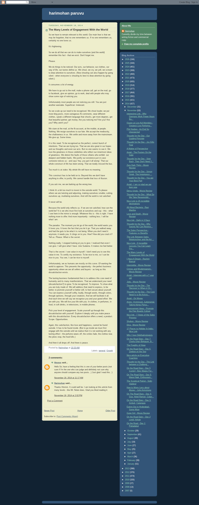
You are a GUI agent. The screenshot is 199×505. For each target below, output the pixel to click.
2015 (127, 100)
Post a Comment (54, 401)
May (129, 449)
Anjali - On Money (135, 298)
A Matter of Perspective (137, 149)
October (131, 431)
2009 (127, 483)
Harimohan (59, 383)
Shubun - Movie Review (137, 321)
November (132, 110)
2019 (127, 85)
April (129, 453)
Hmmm (57, 363)
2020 (127, 81)
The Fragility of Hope (136, 345)
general (102, 351)
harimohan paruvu (66, 13)
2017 (127, 92)
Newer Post (49, 411)
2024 (127, 67)
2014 (127, 104)
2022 (127, 74)
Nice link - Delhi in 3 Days (138, 220)
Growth (109, 351)
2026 (127, 59)
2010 (127, 480)
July (129, 442)
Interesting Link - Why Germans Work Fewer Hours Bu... (141, 116)
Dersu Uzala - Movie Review (139, 191)
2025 (127, 63)
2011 (127, 476)
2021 (127, 78)
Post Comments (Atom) (67, 416)
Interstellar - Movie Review (139, 265)
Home (80, 411)
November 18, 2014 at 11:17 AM (68, 378)
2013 (127, 468)
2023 (127, 70)
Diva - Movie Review (136, 325)
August (130, 438)
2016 (127, 96)
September (132, 434)
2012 (127, 472)
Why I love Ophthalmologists (140, 335)
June (129, 445)
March (130, 457)
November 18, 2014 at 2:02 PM (68, 395)
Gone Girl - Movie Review (138, 413)
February (131, 460)
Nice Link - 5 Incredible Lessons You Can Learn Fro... (138, 246)
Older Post (110, 411)
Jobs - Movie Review (136, 282)
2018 (127, 89)
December (132, 107)
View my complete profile (136, 44)
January (131, 464)
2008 (127, 487)
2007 (127, 491)
